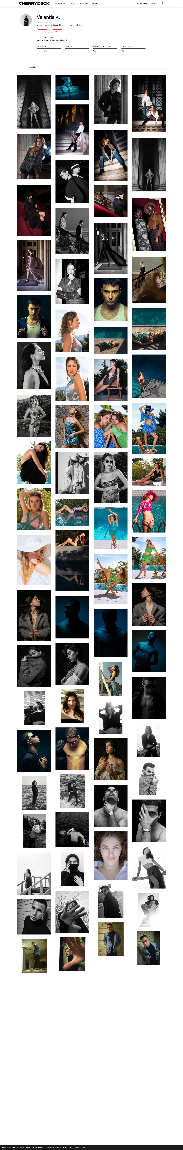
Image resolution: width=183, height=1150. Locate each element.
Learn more (80, 1147)
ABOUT (72, 3)
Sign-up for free (8, 1147)
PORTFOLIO (34, 67)
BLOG (94, 3)
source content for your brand (61, 1147)
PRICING (84, 3)
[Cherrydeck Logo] (33, 3)
